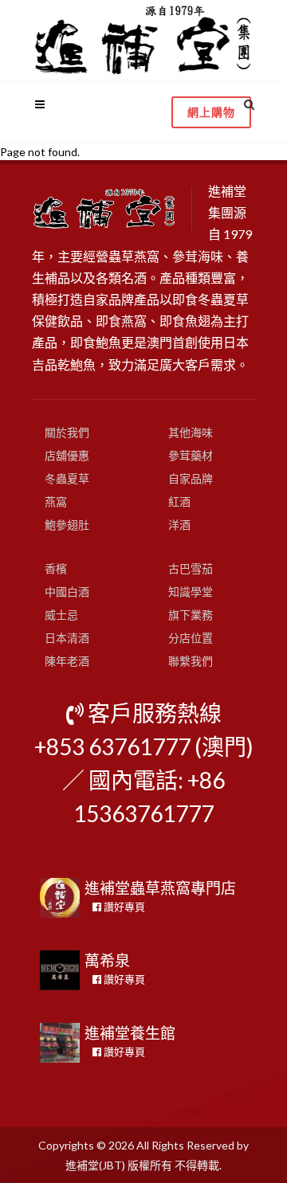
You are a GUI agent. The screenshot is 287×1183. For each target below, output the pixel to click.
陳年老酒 (67, 661)
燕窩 (56, 501)
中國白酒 (67, 591)
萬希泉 (107, 960)
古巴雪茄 (190, 568)
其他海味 (190, 432)
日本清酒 (67, 637)
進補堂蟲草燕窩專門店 (160, 888)
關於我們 (67, 432)
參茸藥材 (190, 455)
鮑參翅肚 (67, 524)
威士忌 (61, 614)
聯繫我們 (190, 661)
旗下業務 (190, 614)
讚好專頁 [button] (123, 906)
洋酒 (179, 524)
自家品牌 (190, 478)
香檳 (56, 568)
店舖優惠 (67, 455)
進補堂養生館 (130, 1033)
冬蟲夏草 (67, 478)
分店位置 (190, 637)
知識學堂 (190, 591)
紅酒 (179, 501)
